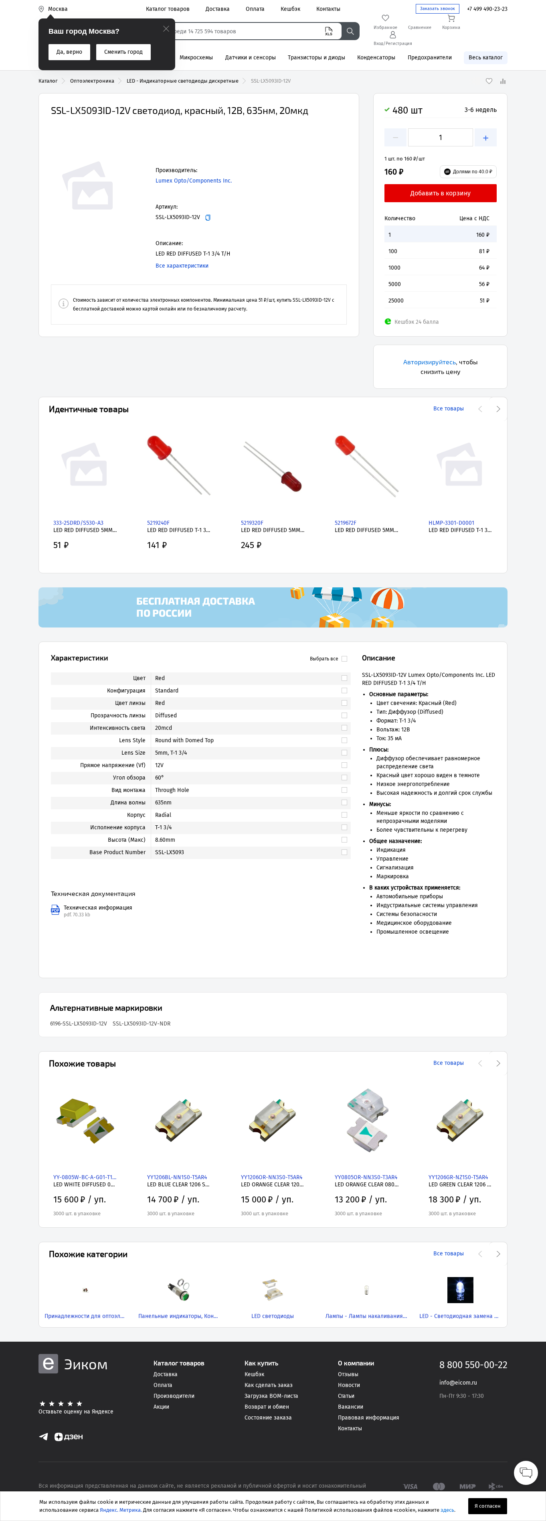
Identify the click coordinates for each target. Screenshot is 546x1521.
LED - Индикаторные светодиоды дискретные (183, 81)
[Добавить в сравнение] (503, 81)
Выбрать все (324, 659)
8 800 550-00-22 (473, 1365)
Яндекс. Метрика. (121, 1510)
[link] (247, 678)
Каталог (48, 81)
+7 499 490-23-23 (487, 9)
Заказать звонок (437, 8)
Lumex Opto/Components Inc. (194, 180)
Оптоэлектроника (92, 81)
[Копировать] (208, 218)
